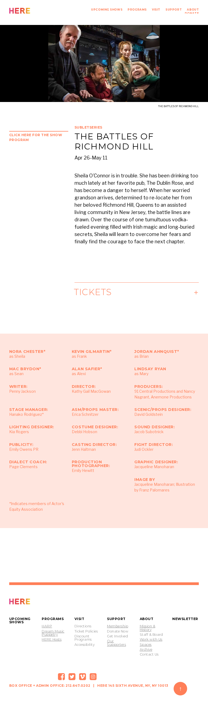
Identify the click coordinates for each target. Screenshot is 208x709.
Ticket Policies (86, 631)
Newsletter (185, 619)
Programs (137, 9)
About (193, 9)
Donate (192, 13)
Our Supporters (116, 643)
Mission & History (147, 628)
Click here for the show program (35, 137)
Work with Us (151, 639)
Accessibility (84, 644)
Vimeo (82, 676)
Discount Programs (83, 638)
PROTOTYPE (31, 601)
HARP (47, 626)
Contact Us (149, 654)
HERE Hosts (51, 639)
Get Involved (117, 636)
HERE (31, 11)
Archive (146, 649)
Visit (156, 9)
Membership (117, 626)
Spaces (146, 644)
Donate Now (117, 631)
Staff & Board (151, 634)
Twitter (72, 676)
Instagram (93, 676)
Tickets (93, 292)
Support (173, 9)
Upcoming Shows (106, 9)
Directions (83, 626)
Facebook (61, 676)
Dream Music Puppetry (53, 633)
